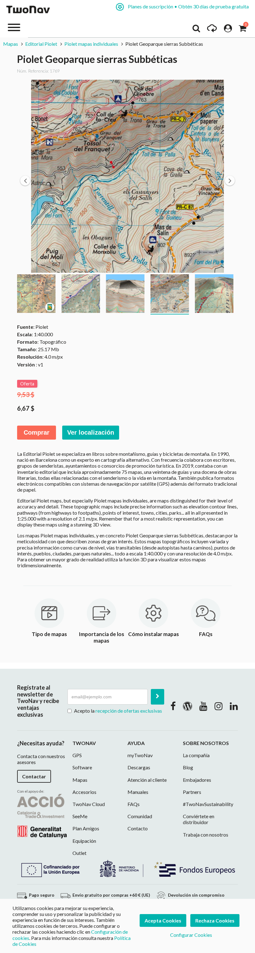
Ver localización (90, 432)
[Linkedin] (234, 705)
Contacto (138, 828)
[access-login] (228, 29)
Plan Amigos (85, 828)
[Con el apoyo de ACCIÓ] (42, 815)
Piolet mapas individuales (91, 44)
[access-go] (212, 29)
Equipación (84, 841)
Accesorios (84, 792)
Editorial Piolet (41, 44)
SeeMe (79, 816)
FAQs (134, 804)
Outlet (79, 853)
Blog (188, 767)
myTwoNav (140, 755)
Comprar (36, 432)
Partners (192, 792)
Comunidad (140, 816)
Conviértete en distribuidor (198, 819)
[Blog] (187, 705)
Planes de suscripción (188, 6)
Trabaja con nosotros (205, 834)
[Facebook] (173, 705)
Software (82, 767)
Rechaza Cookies (214, 920)
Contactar (34, 776)
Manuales (138, 792)
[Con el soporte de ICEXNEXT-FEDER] (127, 868)
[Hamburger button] (14, 27)
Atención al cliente (147, 780)
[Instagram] (219, 705)
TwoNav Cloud (88, 804)
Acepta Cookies (163, 920)
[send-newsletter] (157, 697)
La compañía (196, 755)
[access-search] (196, 29)
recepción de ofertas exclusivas (128, 711)
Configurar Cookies (191, 935)
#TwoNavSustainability (208, 804)
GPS (77, 755)
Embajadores (197, 780)
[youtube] (203, 705)
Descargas (139, 767)
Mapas (11, 44)
